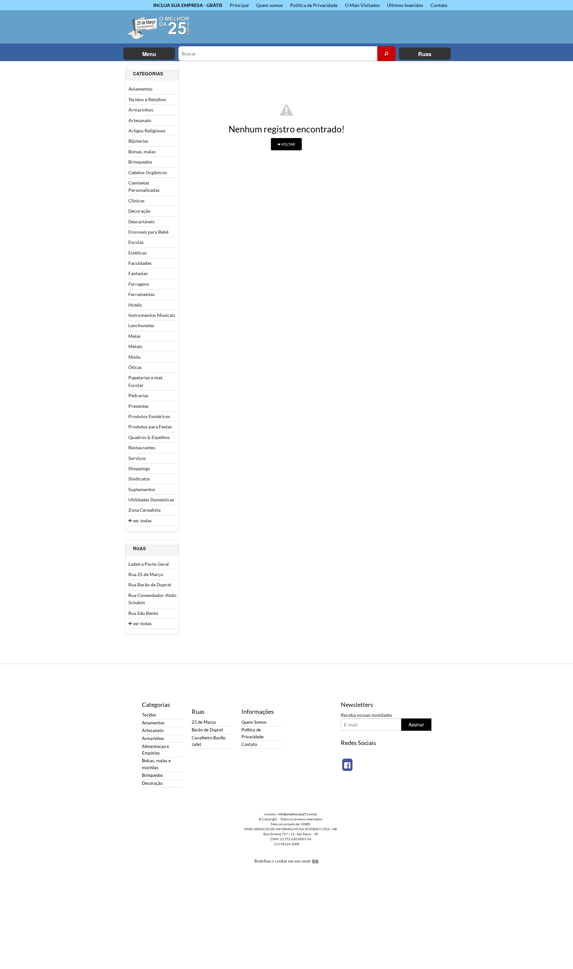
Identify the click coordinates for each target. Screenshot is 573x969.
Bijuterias (138, 141)
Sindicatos (139, 479)
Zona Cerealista (144, 510)
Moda (134, 357)
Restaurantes (141, 447)
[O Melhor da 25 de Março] (162, 26)
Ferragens (138, 284)
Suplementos (141, 489)
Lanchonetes (141, 325)
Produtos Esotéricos (149, 416)
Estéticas (137, 253)
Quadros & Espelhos (149, 437)
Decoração (139, 211)
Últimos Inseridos (405, 5)
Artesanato (139, 120)
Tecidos (149, 714)
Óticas (135, 367)
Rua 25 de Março (145, 574)
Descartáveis (141, 221)
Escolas (136, 242)
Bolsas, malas (142, 151)
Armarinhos (140, 109)
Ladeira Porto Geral (148, 564)
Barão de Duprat (207, 729)
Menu (149, 54)
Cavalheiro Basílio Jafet (208, 741)
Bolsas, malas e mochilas (156, 764)
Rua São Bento (143, 613)
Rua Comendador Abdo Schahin (152, 598)
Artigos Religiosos (146, 130)
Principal (239, 5)
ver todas (142, 520)
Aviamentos (140, 89)
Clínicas (136, 200)
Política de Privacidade (314, 5)
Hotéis (135, 305)
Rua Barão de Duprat (149, 584)
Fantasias (138, 273)
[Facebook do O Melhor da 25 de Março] (347, 765)
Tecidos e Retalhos (147, 99)
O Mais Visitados (362, 5)
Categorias (148, 73)
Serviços (137, 458)
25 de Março (204, 722)
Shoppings (139, 468)
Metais (135, 346)
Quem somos (269, 5)
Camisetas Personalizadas (143, 186)
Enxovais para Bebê (148, 232)
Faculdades (140, 263)
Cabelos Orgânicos (147, 172)
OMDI (305, 824)
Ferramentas (141, 294)
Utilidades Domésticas (151, 499)
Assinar (416, 724)
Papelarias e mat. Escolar (145, 381)
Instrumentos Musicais (151, 315)
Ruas (424, 54)
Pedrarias (138, 395)
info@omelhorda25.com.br (297, 814)
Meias (134, 336)
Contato (438, 5)
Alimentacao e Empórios (155, 750)
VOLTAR (287, 144)
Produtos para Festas (150, 426)
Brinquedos (140, 162)
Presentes (138, 406)
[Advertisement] (420, 164)
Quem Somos (254, 722)
